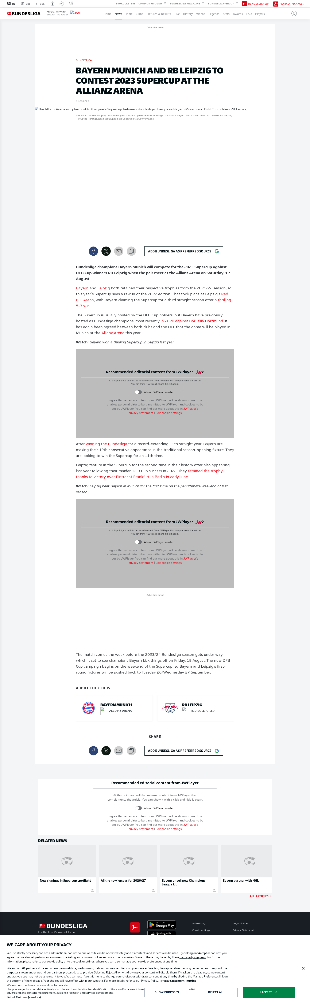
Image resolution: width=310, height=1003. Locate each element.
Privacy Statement (243, 930)
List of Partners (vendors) (24, 997)
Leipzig (103, 288)
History (188, 13)
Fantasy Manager (292, 3)
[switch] (138, 392)
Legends (214, 13)
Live (177, 13)
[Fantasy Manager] (275, 3)
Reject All (216, 992)
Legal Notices (241, 923)
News (118, 13)
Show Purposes (167, 992)
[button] (292, 13)
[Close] (303, 968)
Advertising (198, 923)
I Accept (266, 992)
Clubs (139, 13)
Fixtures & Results (159, 13)
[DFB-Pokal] (52, 3)
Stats (226, 13)
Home (107, 13)
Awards (238, 13)
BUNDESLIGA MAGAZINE (185, 3)
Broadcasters (126, 3)
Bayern (82, 288)
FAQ (249, 13)
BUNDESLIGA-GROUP (221, 3)
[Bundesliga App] (244, 3)
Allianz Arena (112, 333)
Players (260, 13)
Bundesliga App (259, 3)
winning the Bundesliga (106, 444)
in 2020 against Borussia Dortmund (192, 321)
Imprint (191, 981)
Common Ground (151, 3)
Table (128, 13)
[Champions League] (61, 3)
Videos (200, 13)
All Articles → (261, 896)
